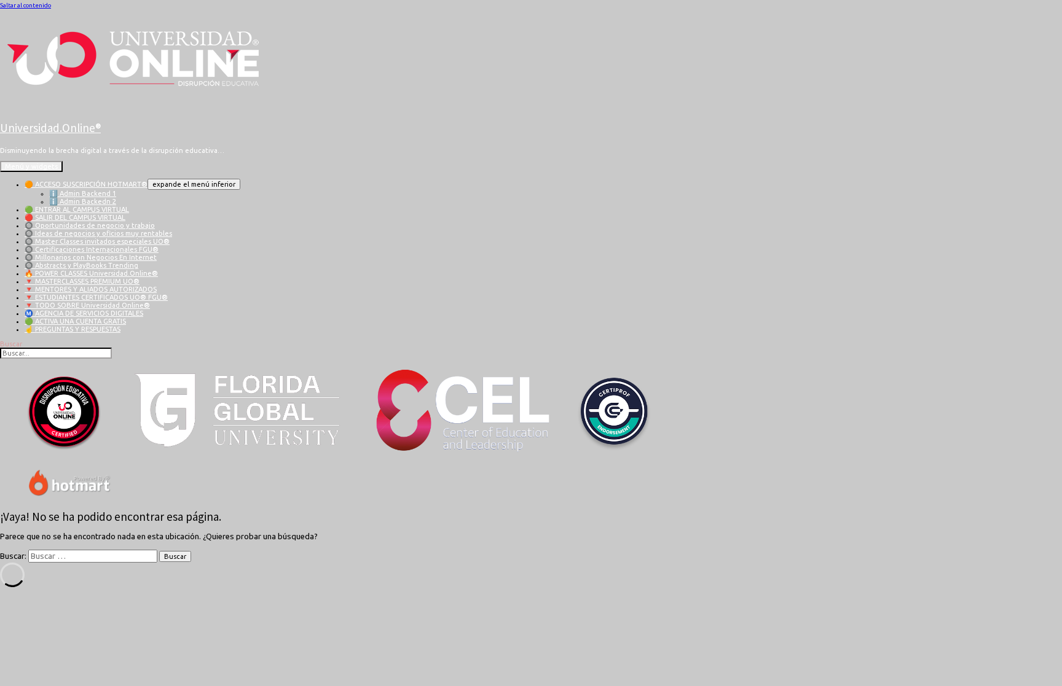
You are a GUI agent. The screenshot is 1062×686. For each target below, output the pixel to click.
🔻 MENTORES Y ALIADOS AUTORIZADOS (91, 289)
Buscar (11, 344)
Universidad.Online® (50, 127)
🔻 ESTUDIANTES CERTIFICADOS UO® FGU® (96, 297)
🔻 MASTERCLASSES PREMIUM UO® (82, 281)
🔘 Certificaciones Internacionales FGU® (92, 249)
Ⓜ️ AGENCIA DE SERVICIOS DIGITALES (84, 313)
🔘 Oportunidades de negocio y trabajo (90, 225)
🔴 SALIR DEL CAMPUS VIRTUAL (75, 217)
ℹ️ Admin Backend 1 (82, 193)
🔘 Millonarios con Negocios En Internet (91, 257)
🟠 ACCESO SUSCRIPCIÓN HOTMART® (86, 184)
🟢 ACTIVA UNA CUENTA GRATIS (75, 321)
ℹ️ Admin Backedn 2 (82, 201)
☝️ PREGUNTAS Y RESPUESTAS (72, 329)
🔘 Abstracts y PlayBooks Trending (81, 265)
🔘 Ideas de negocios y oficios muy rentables (98, 233)
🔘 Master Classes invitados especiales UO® (97, 241)
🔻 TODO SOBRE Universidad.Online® (87, 305)
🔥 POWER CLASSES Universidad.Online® (91, 273)
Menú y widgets (31, 166)
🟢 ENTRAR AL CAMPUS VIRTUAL (77, 209)
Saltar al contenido (25, 5)
